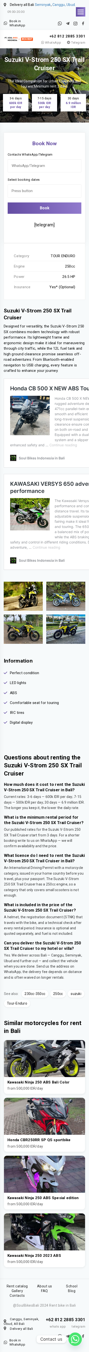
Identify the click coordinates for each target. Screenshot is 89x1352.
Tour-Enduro (17, 1003)
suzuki (76, 994)
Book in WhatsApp (17, 23)
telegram (78, 1326)
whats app (58, 1326)
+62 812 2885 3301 (67, 36)
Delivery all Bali (21, 1329)
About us (44, 1286)
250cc (58, 994)
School (71, 1286)
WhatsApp (52, 42)
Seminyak (43, 5)
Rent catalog (17, 1286)
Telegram (77, 42)
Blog (71, 1291)
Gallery (17, 1291)
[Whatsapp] (75, 1339)
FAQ (44, 1291)
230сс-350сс (34, 994)
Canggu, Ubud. (64, 5)
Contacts (17, 1296)
